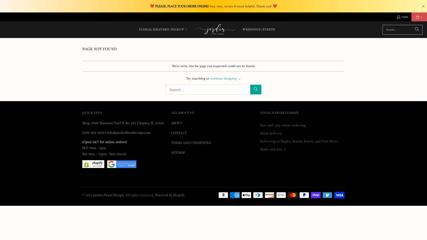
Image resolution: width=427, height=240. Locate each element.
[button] (163, 30)
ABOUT (176, 123)
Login (404, 16)
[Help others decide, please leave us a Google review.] (121, 167)
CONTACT (179, 133)
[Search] (417, 30)
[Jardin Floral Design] (215, 30)
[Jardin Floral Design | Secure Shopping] (93, 167)
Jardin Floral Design (108, 195)
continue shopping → (225, 78)
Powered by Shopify (170, 195)
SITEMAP (178, 152)
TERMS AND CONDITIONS (191, 143)
